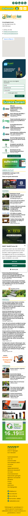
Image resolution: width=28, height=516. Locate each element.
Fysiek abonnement (13, 457)
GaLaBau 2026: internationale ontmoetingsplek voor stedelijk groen (17, 207)
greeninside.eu (11, 512)
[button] (14, 269)
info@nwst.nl (12, 491)
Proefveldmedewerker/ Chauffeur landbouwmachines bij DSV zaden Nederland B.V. (17, 127)
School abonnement (13, 474)
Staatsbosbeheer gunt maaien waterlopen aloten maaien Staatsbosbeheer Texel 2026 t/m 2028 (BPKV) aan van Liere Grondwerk (13, 282)
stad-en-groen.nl (9, 509)
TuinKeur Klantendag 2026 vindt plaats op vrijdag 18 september (17, 220)
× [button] (24, 245)
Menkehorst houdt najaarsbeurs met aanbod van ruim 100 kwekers (17, 195)
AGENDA (5, 191)
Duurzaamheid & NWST (14, 462)
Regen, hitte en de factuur (17, 381)
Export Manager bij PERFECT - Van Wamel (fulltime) (17, 114)
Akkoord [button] (14, 261)
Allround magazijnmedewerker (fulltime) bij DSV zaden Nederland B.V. (16, 108)
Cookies (10, 483)
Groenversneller (12, 460)
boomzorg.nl (18, 509)
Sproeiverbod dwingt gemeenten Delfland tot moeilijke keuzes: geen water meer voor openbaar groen (18, 376)
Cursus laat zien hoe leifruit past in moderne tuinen (17, 201)
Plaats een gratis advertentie (10, 176)
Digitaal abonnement (13, 468)
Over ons (10, 459)
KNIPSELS (5, 299)
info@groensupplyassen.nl (11, 31)
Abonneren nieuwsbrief (14, 470)
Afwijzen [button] (14, 265)
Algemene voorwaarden (14, 477)
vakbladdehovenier (14, 501)
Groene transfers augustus (17, 368)
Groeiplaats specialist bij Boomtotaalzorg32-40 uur (17, 144)
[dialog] (14, 258)
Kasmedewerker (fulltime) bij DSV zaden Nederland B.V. (18, 133)
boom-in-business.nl (19, 511)
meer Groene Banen (14, 156)
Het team (10, 472)
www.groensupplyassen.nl (11, 33)
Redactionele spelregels (14, 475)
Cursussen (10, 464)
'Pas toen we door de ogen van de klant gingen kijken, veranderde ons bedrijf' (17, 388)
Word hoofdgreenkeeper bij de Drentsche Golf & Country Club (17, 139)
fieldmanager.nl (9, 507)
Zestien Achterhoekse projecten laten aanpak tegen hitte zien (16, 395)
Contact (10, 466)
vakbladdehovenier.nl (7, 511)
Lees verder (15, 258)
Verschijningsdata (12, 487)
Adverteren (11, 485)
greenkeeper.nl (18, 507)
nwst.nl (18, 512)
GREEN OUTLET (8, 170)
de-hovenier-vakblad (15, 498)
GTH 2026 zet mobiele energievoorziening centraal (17, 214)
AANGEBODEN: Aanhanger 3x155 (10, 173)
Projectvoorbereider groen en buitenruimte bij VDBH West (18, 119)
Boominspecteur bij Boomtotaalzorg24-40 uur (17, 150)
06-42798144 (13, 496)
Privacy (9, 481)
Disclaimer (10, 479)
